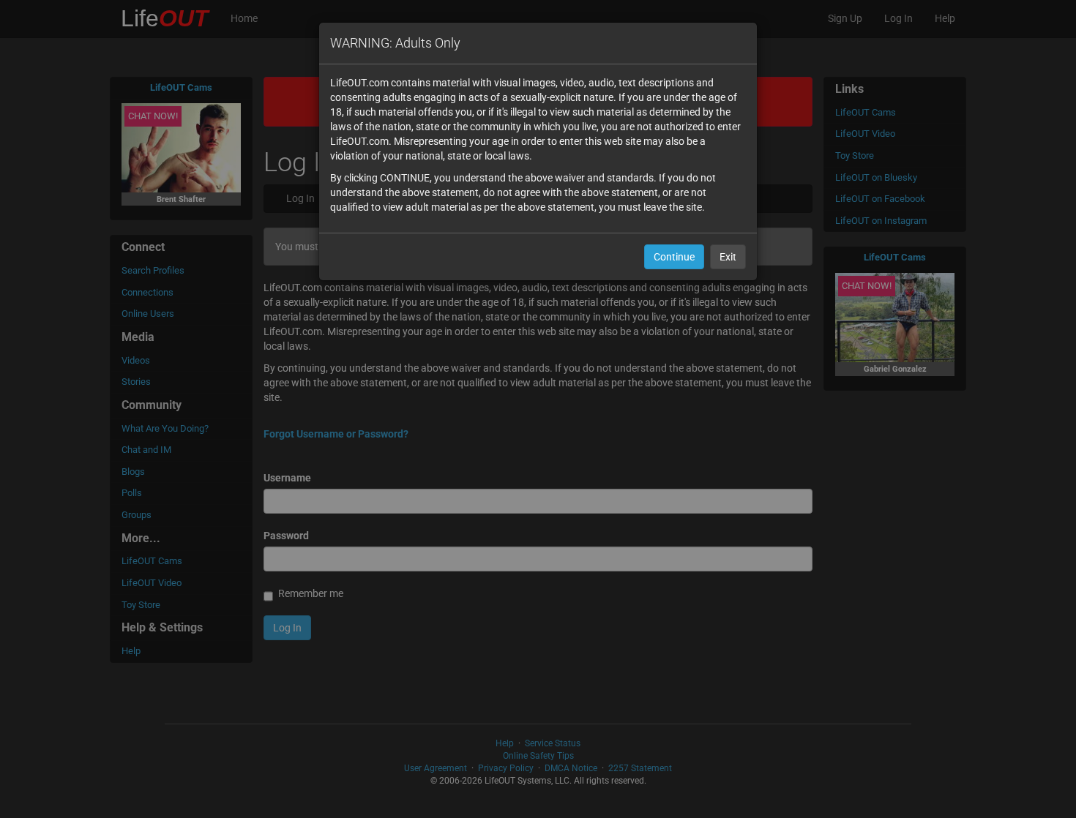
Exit (728, 257)
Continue (674, 257)
